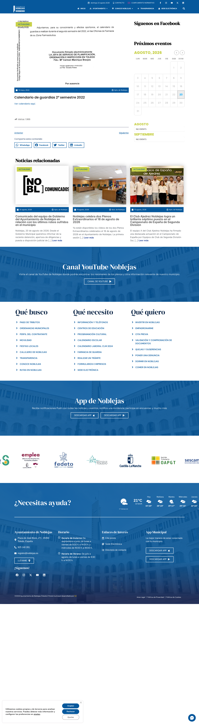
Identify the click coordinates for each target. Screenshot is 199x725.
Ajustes (70, 717)
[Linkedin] (183, 3)
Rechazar (71, 711)
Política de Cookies (173, 597)
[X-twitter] (177, 3)
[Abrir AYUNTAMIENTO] (107, 8)
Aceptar (70, 706)
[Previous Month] (176, 52)
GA (75, 596)
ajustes (37, 714)
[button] (184, 8)
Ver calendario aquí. (25, 103)
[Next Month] (182, 52)
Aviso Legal (141, 597)
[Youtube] (172, 3)
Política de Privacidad (155, 597)
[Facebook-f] (160, 3)
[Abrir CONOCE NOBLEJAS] (132, 8)
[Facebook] (17, 575)
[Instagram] (166, 3)
